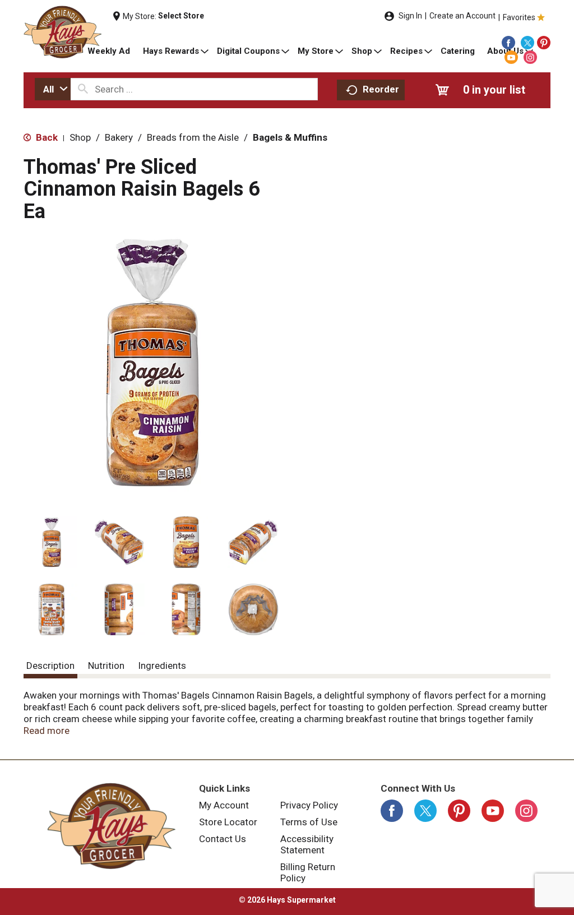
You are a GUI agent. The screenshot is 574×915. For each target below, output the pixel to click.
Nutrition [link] (106, 665)
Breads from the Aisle (193, 137)
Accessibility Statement (307, 844)
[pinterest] (543, 42)
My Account (224, 805)
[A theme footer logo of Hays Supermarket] (111, 826)
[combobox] (53, 89)
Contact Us (222, 838)
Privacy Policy (309, 805)
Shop (80, 137)
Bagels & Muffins (290, 137)
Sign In (410, 15)
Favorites (519, 17)
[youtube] (511, 57)
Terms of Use (308, 822)
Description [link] (50, 665)
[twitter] (527, 42)
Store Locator (228, 822)
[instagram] (530, 57)
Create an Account (462, 15)
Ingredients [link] (162, 665)
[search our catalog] (83, 89)
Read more (47, 730)
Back (46, 137)
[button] (52, 542)
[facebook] (508, 42)
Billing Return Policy (307, 872)
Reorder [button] (381, 89)
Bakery (119, 137)
